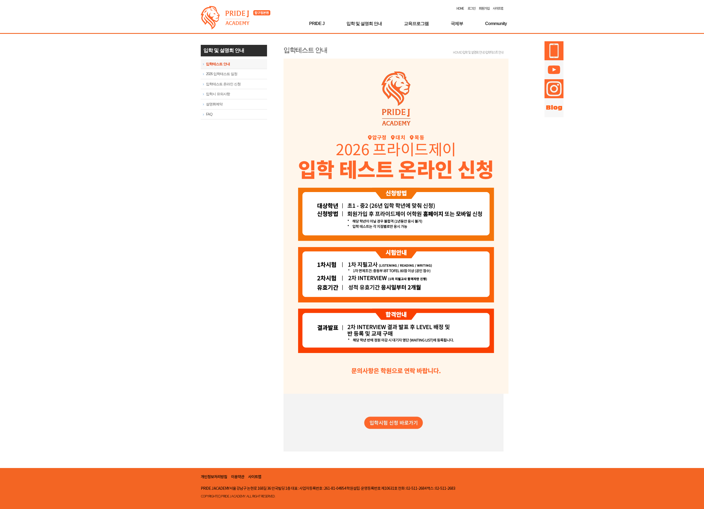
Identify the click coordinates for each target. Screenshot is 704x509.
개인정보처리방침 (214, 477)
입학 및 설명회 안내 (364, 23)
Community (496, 23)
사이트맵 (498, 8)
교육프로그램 (416, 23)
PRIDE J (316, 23)
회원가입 (484, 8)
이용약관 (237, 477)
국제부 (457, 23)
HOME (460, 8)
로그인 (471, 8)
